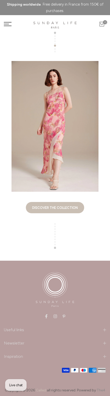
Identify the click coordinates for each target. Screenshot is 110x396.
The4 (101, 390)
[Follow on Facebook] (46, 316)
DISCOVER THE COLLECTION (55, 208)
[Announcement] (55, 7)
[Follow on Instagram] (55, 316)
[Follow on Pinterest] (64, 316)
